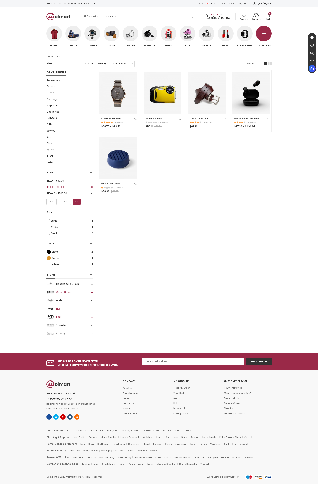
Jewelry (130, 45)
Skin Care (75, 450)
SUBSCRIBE (257, 361)
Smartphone (108, 464)
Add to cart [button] (152, 127)
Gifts (168, 45)
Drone (150, 464)
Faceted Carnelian (231, 457)
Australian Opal (182, 457)
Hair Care (118, 450)
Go (76, 201)
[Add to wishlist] (135, 118)
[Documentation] (312, 45)
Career (126, 398)
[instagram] (63, 417)
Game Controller (188, 464)
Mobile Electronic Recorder (110, 185)
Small (54, 233)
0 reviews (163, 122)
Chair (91, 444)
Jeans (159, 437)
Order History (130, 413)
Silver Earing (124, 457)
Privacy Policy (180, 413)
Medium (55, 227)
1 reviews (118, 122)
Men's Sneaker (109, 437)
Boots (184, 437)
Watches (147, 437)
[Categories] (264, 33)
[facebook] (49, 417)
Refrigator (112, 430)
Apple (132, 464)
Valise (111, 45)
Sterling (60, 333)
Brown (55, 258)
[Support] (312, 53)
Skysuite (61, 325)
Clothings (52, 99)
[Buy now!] (312, 68)
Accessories (244, 45)
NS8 (58, 308)
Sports (206, 45)
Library (203, 444)
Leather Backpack (129, 437)
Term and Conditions (235, 413)
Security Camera (172, 430)
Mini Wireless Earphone (246, 118)
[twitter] (56, 417)
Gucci (167, 457)
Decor (193, 444)
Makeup (105, 450)
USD (199, 3)
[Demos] (312, 37)
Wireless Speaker (166, 464)
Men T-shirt (79, 437)
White (55, 264)
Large (54, 220)
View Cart (178, 393)
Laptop (86, 464)
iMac (95, 464)
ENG (211, 3)
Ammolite (199, 457)
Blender (157, 444)
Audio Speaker (151, 430)
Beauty (226, 45)
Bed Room (103, 444)
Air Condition (97, 430)
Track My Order (181, 387)
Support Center (232, 403)
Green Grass (63, 292)
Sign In (176, 398)
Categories (264, 45)
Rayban (195, 437)
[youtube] (70, 417)
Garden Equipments (175, 444)
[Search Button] (191, 16)
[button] (265, 63)
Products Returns (233, 398)
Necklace (78, 457)
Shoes (73, 45)
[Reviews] (312, 60)
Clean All (88, 63)
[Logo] (58, 16)
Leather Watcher (143, 457)
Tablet (121, 464)
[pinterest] (77, 417)
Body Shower (90, 450)
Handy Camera (153, 118)
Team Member (131, 393)
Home (50, 56)
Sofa (82, 444)
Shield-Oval (230, 444)
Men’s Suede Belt (199, 118)
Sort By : (102, 63)
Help (175, 403)
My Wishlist (179, 408)
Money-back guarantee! (237, 393)
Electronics (53, 111)
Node (59, 300)
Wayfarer (215, 444)
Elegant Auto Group (67, 283)
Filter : (50, 63)
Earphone (149, 45)
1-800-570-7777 (59, 399)
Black (55, 251)
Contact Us (128, 403)
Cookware (133, 444)
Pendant (91, 457)
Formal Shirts (209, 437)
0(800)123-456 (221, 18)
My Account (244, 4)
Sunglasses (172, 437)
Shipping (229, 408)
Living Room (118, 444)
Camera (92, 45)
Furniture (52, 117)
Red (58, 317)
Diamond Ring (106, 457)
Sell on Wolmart (229, 4)
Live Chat (216, 14)
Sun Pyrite (213, 457)
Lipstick (130, 450)
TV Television (79, 430)
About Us (127, 388)
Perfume (142, 450)
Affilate (126, 408)
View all (188, 430)
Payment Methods (234, 387)
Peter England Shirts (230, 437)
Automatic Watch (111, 118)
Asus (140, 464)
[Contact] (208, 16)
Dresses (93, 437)
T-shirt (54, 45)
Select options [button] (110, 127)
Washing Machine (130, 430)
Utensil (146, 444)
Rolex (158, 457)
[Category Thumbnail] (54, 33)
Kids (187, 45)
